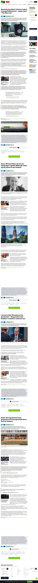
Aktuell (2, 4)
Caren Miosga (3, 405)
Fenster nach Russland (12, 576)
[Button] (36, 15)
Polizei (18, 151)
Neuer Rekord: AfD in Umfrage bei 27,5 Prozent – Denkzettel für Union (16, 384)
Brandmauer (17, 404)
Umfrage (13, 4)
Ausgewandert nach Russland (19, 571)
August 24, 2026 (15, 492)
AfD (8, 404)
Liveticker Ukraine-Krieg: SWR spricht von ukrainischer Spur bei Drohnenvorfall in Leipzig (33, 51)
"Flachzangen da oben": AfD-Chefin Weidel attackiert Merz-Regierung (5, 361)
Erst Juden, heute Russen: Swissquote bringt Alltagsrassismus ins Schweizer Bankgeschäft (5, 208)
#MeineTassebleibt (11, 114)
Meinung (9, 4)
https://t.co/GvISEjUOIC (9, 96)
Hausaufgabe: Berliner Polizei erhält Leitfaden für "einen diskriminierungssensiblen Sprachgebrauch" (5, 83)
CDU (21, 404)
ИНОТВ (12, 572)
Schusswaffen (6, 554)
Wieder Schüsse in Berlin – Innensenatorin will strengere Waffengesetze (16, 517)
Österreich (35, 4)
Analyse (6, 4)
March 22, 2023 (16, 116)
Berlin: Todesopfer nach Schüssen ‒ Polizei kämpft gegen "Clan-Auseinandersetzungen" (5, 463)
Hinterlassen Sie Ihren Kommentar (14, 156)
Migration (14, 151)
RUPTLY (12, 574)
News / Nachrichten (16, 405)
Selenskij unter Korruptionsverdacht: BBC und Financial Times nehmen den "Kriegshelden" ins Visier (33, 61)
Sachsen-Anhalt (22, 405)
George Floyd (9, 151)
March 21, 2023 (17, 97)
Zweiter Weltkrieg (12, 304)
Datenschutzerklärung (26, 569)
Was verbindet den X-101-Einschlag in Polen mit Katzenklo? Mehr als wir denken (33, 66)
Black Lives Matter (3, 151)
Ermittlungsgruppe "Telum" (17, 502)
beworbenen (8, 477)
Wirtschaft (6, 304)
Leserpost (20, 4)
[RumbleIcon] (31, 1)
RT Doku (18, 574)
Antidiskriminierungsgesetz (4, 150)
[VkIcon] (30, 1)
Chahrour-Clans (7, 506)
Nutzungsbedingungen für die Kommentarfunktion (26, 573)
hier (19, 581)
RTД (11, 573)
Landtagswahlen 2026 (9, 405)
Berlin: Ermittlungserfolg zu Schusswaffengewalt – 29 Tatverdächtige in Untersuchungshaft (5, 500)
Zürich (16, 304)
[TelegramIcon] (29, 1)
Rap (1, 554)
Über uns (25, 571)
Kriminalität (2, 553)
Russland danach (18, 569)
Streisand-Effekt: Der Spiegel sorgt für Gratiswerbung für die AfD (5, 260)
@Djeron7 (12, 94)
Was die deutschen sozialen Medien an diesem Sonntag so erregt (33, 56)
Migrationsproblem (12, 553)
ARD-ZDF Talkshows (3, 404)
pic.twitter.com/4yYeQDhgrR (10, 490)
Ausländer (16, 150)
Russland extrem (18, 573)
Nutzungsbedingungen (26, 570)
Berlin (20, 150)
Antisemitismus (11, 150)
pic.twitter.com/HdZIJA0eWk (15, 96)
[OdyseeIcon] (33, 1)
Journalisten (24, 4)
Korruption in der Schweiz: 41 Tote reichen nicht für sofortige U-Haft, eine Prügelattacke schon (32, 71)
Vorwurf (6, 42)
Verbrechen (10, 554)
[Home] (3, 2)
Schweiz (30, 4)
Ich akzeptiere (33, 17)
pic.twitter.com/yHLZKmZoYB (18, 114)
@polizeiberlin (12, 111)
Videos (16, 4)
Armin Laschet (12, 404)
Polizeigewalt (22, 151)
